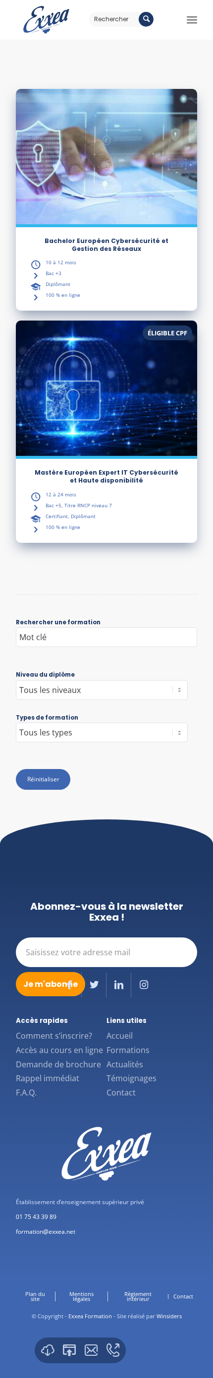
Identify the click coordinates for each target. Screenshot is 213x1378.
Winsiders (169, 1316)
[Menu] (192, 20)
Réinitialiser (43, 779)
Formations (128, 1050)
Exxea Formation (90, 1316)
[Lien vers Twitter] (94, 985)
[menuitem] (35, 1296)
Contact (121, 1092)
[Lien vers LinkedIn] (118, 985)
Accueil (119, 1035)
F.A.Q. (26, 1092)
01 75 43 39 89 (36, 1217)
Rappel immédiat (47, 1078)
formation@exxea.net (45, 1231)
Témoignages (131, 1078)
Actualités (124, 1064)
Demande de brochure (58, 1064)
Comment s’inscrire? (54, 1035)
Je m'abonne (50, 984)
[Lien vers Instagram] (143, 985)
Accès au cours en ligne (59, 1050)
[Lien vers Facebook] (69, 985)
